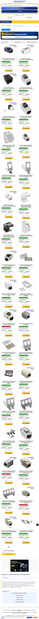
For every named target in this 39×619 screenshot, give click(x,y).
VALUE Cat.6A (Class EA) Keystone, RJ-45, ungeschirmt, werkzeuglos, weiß (9, 294)
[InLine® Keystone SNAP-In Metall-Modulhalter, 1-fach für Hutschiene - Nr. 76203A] (8, 167)
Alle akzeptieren (35, 617)
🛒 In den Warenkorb (9, 70)
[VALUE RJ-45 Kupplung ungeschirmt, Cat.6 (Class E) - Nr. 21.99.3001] (8, 80)
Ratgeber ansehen (20, 37)
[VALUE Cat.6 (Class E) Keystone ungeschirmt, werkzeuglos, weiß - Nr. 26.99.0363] (8, 108)
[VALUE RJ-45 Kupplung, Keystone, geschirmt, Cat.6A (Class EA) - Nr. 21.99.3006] (8, 316)
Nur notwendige (29, 617)
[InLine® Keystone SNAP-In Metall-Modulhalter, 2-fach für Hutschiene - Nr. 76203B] (26, 344)
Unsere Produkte (6, 21)
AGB (33, 615)
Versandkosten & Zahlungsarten (10, 615)
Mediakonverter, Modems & (19, 601)
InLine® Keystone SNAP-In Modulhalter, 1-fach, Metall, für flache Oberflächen (26, 294)
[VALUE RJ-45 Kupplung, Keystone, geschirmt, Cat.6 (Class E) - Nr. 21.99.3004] (8, 257)
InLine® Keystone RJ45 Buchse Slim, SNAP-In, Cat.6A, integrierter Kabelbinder (26, 442)
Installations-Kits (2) (19, 599)
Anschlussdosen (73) (19, 597)
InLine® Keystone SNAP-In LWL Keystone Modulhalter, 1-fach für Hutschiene (8, 146)
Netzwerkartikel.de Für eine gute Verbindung (20, 593)
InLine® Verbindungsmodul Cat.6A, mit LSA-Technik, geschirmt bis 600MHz (9, 382)
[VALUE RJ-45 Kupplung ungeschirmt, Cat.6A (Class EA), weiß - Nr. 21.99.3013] (26, 51)
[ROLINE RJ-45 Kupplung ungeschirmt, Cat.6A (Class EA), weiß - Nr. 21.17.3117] (8, 197)
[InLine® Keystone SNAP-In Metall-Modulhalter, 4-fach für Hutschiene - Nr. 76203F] (8, 493)
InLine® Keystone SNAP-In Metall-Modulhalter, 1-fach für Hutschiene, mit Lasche (26, 176)
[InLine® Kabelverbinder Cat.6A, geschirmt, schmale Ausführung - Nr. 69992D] (8, 433)
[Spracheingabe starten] (19, 8)
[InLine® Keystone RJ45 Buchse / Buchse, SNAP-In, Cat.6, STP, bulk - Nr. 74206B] (26, 80)
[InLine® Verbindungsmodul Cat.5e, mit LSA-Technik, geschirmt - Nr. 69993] (26, 257)
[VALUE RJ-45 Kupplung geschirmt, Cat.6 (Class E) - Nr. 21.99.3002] (26, 316)
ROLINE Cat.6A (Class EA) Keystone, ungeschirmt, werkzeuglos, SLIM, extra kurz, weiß (26, 472)
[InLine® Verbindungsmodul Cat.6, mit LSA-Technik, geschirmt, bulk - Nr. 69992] (8, 344)
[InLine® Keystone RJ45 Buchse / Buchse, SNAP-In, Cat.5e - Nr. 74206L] (26, 108)
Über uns (29, 615)
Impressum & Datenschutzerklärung (21, 615)
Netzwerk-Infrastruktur (19, 595)
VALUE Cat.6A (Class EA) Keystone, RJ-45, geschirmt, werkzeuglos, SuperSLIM (26, 501)
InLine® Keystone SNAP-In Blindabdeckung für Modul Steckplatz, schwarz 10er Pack (9, 236)
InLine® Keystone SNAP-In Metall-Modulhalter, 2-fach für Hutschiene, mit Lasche (8, 412)
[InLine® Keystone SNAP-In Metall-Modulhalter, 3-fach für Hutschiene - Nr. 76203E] (26, 403)
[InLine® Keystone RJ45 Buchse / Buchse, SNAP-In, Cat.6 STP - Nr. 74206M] (26, 137)
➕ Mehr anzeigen (9, 554)
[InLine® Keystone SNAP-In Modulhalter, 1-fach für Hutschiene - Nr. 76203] (26, 227)
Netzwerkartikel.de (19, 2)
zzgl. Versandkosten (8, 66)
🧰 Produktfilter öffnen (6, 29)
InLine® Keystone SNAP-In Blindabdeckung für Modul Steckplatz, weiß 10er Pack (26, 206)
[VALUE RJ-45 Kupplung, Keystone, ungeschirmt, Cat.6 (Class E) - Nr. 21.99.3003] (8, 51)
